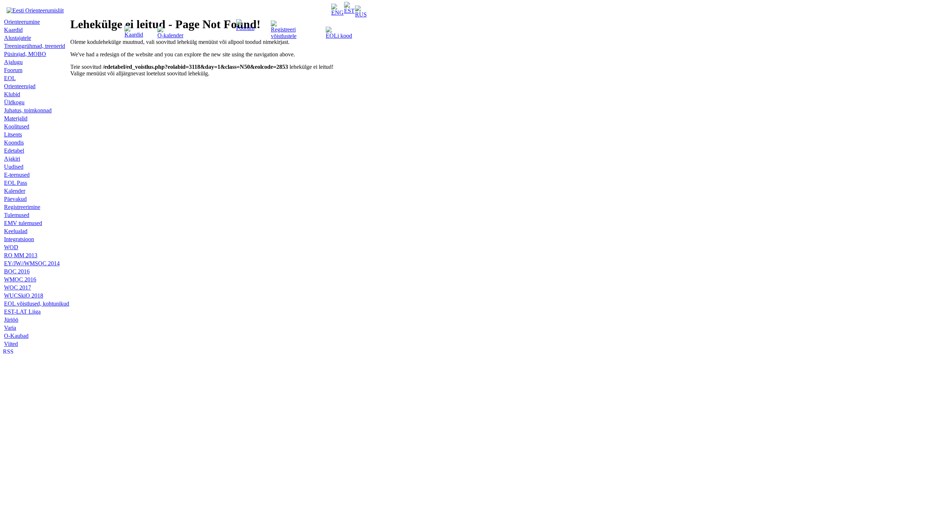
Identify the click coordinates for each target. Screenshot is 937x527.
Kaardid (133, 34)
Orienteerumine (22, 22)
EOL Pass (15, 183)
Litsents (13, 134)
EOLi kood (339, 36)
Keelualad (15, 231)
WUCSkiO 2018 (23, 295)
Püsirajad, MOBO (25, 54)
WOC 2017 (17, 287)
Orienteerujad (20, 86)
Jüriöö (11, 320)
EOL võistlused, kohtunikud (36, 303)
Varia (10, 328)
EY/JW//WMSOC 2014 (32, 263)
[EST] (349, 11)
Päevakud (15, 199)
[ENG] (337, 13)
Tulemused (16, 215)
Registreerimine (22, 207)
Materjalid (15, 118)
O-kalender (170, 35)
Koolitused (16, 126)
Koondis (14, 142)
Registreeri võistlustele (283, 32)
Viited (11, 344)
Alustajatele (17, 38)
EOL (10, 78)
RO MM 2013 (20, 255)
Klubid (12, 94)
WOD (11, 247)
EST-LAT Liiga (22, 312)
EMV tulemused (23, 223)
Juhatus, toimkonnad (28, 110)
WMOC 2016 (20, 279)
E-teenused (17, 175)
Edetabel (14, 150)
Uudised (13, 167)
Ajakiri (12, 159)
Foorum (245, 28)
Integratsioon (19, 239)
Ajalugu (13, 62)
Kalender (14, 191)
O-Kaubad (16, 336)
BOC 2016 (17, 271)
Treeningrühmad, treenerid (34, 46)
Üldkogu (14, 102)
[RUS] (361, 14)
